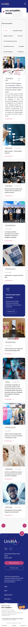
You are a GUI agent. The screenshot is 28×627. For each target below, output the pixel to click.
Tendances (21, 51)
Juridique (21, 46)
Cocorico (20, 36)
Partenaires (7, 599)
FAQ (5, 590)
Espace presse (8, 594)
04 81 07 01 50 (15, 563)
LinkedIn (6, 548)
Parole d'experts (8, 51)
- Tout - (6, 30)
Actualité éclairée (17, 30)
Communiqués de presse (10, 41)
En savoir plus (8, 118)
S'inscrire (10, 311)
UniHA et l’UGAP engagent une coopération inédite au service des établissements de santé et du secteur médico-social (14, 87)
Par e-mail (15, 568)
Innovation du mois (9, 46)
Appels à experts (8, 36)
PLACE (6, 603)
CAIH (5, 586)
